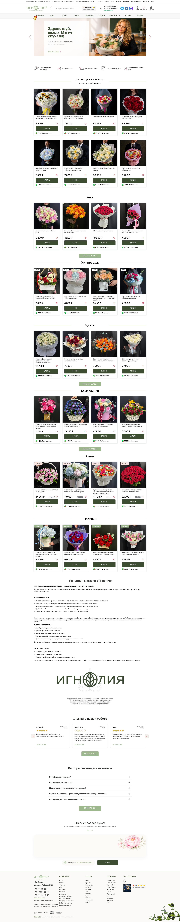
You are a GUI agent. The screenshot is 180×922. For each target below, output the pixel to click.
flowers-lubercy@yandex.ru (43, 901)
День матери (111, 883)
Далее (107, 862)
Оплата (100, 1)
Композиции (89, 16)
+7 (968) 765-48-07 (41, 895)
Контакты (146, 1)
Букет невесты (115, 16)
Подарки (128, 16)
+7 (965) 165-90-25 (110, 6)
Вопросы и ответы (136, 1)
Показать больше (90, 256)
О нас (112, 1)
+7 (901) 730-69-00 (110, 8)
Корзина (151, 7)
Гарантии (126, 1)
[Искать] (53, 8)
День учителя (111, 887)
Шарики (140, 16)
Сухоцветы (101, 16)
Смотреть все (90, 754)
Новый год (110, 889)
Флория (37, 917)
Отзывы (106, 1)
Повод (77, 16)
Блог (152, 1)
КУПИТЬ (47, 129)
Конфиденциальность (66, 901)
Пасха (109, 892)
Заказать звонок (108, 10)
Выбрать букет (53, 51)
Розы (52, 16)
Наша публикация (65, 905)
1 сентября (40, 16)
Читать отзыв (41, 744)
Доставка (119, 1)
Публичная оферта (65, 903)
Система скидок (64, 898)
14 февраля (111, 880)
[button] (146, 736)
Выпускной (110, 898)
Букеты (64, 16)
